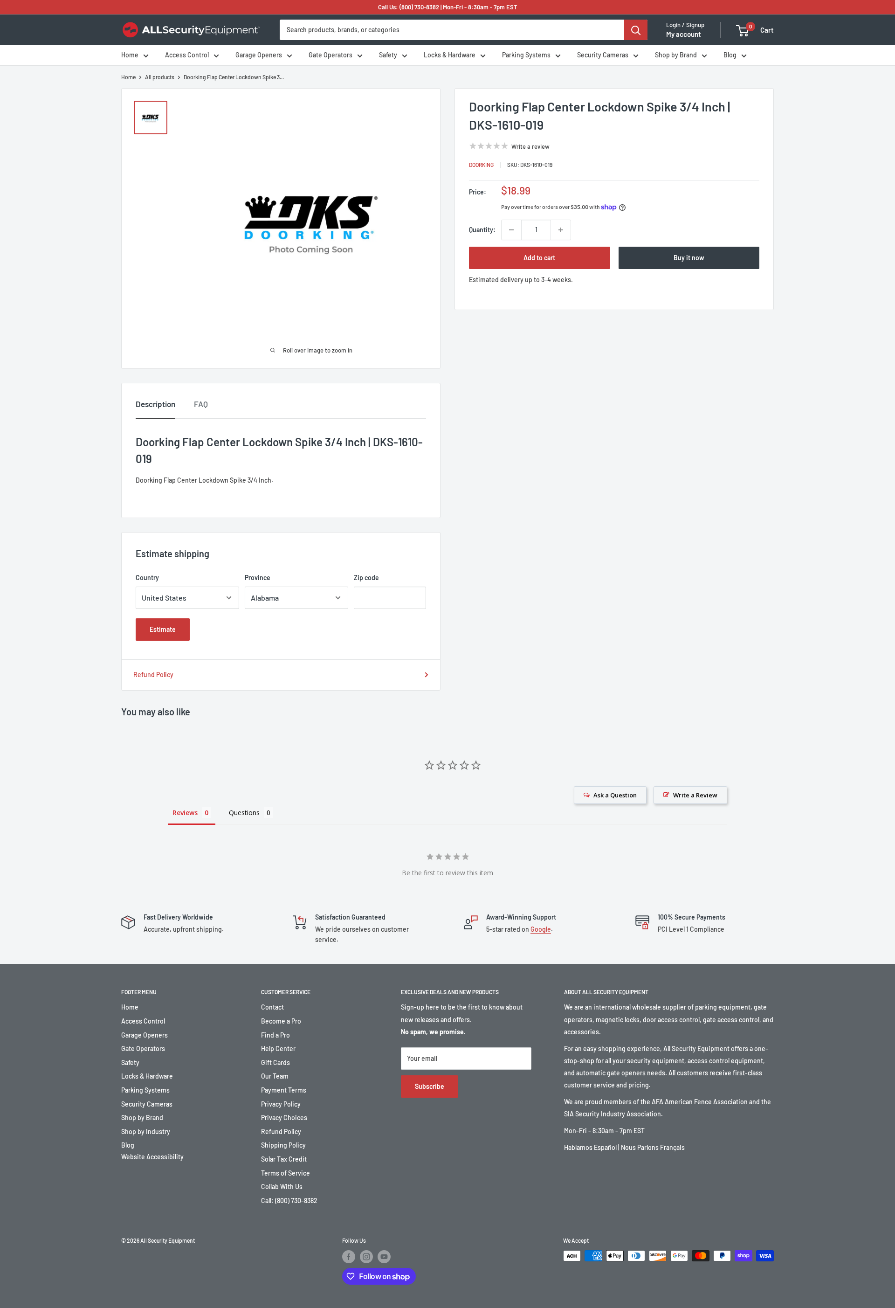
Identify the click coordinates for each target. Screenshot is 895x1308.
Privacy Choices (284, 1117)
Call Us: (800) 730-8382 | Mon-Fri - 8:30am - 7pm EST (447, 7)
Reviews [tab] (185, 812)
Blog (730, 55)
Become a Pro (281, 1021)
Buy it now (689, 258)
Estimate (163, 629)
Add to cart (539, 258)
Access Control (187, 55)
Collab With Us (282, 1186)
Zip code (366, 577)
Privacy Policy (281, 1104)
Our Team (275, 1076)
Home (129, 55)
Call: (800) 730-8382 (289, 1200)
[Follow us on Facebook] (348, 1256)
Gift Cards (275, 1062)
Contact (272, 1007)
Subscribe (429, 1086)
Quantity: (482, 230)
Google (540, 929)
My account (683, 34)
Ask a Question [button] (615, 795)
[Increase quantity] (561, 230)
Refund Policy (153, 674)
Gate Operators (330, 55)
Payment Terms (283, 1090)
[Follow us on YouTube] (384, 1256)
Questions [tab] (244, 812)
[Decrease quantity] (511, 230)
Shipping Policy (283, 1145)
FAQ (201, 403)
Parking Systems (526, 55)
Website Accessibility (152, 1157)
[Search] (635, 30)
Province (257, 577)
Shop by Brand (676, 55)
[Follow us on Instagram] (366, 1256)
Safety (388, 55)
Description (155, 403)
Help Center (278, 1048)
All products (159, 77)
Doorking (481, 164)
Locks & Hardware (449, 55)
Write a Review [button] (695, 795)
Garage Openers (258, 55)
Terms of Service (285, 1173)
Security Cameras (602, 55)
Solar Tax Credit (284, 1159)
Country (147, 577)
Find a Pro (275, 1035)
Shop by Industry (145, 1131)
